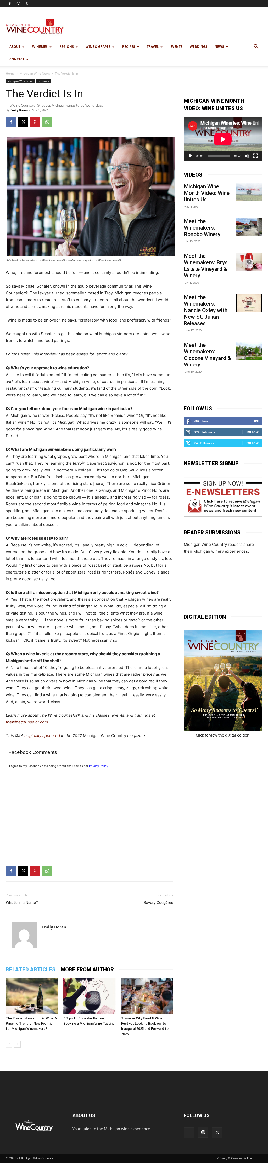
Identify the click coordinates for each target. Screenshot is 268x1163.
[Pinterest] (35, 122)
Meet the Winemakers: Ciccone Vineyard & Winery (207, 355)
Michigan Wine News (35, 73)
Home (10, 73)
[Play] (190, 156)
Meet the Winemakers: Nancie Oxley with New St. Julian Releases (205, 310)
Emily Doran (19, 110)
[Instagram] (18, 3)
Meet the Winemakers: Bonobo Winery (202, 227)
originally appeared (42, 735)
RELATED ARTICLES (30, 969)
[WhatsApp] (47, 122)
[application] (223, 139)
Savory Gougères (158, 902)
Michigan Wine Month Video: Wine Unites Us (207, 193)
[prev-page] (9, 1044)
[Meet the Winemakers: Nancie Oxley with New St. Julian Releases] (249, 303)
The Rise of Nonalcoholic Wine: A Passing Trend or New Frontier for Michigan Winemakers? (31, 1023)
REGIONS (66, 46)
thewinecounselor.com (27, 722)
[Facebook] (10, 3)
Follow (252, 432)
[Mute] (247, 156)
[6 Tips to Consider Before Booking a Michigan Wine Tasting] (89, 996)
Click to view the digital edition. (223, 735)
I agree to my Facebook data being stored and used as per (58, 766)
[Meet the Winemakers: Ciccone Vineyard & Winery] (249, 351)
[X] (27, 3)
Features (43, 81)
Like (256, 421)
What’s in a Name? (22, 902)
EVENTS (176, 46)
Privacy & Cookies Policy (234, 1158)
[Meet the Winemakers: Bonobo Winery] (249, 227)
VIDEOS (193, 175)
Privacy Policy (98, 766)
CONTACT (16, 59)
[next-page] (17, 1044)
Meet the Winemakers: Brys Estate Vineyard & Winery (206, 266)
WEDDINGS (198, 46)
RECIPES (128, 46)
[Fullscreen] (255, 156)
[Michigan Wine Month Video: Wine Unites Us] (249, 192)
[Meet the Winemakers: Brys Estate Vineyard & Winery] (249, 262)
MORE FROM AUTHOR (87, 969)
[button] (256, 47)
